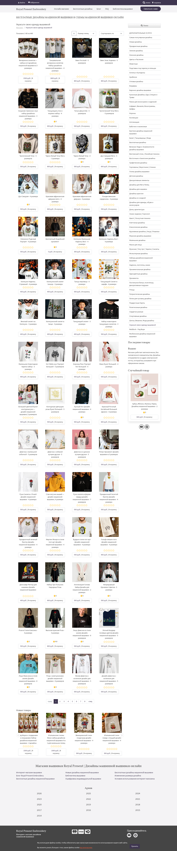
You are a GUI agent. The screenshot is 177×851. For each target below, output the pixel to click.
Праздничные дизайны (138, 46)
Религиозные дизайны (138, 307)
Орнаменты (134, 278)
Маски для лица (135, 244)
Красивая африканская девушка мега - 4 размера (55, 199)
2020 (39, 804)
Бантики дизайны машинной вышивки (140, 132)
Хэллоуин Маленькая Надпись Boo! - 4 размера (82, 241)
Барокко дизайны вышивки (140, 90)
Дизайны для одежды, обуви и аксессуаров (141, 203)
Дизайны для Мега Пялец (139, 185)
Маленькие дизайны (137, 240)
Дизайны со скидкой (137, 198)
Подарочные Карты (137, 303)
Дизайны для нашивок (138, 189)
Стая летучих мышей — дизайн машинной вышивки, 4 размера (55, 497)
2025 (88, 793)
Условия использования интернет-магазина (135, 778)
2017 (39, 810)
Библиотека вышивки (123, 9)
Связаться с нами (151, 9)
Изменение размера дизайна (128, 775)
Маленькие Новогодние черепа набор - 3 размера (28, 366)
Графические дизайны (138, 163)
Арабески (133, 77)
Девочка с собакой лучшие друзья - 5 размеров (55, 454)
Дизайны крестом (136, 193)
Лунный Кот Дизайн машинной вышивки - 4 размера (82, 409)
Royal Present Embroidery (31, 9)
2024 (137, 793)
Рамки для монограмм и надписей (143, 102)
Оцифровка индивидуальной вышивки (83, 778)
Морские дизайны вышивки (140, 236)
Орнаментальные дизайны (139, 269)
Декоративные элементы (139, 180)
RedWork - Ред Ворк (137, 329)
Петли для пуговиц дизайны (140, 298)
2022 (88, 798)
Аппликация (134, 122)
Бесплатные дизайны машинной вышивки (134, 772)
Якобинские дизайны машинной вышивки (142, 335)
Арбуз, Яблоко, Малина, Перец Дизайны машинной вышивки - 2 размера (144, 406)
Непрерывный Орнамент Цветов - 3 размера (109, 587)
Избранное (34, 2)
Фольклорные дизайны (138, 253)
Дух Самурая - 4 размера (28, 196)
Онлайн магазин (61, 9)
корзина (157, 2)
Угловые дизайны (136, 81)
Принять (134, 846)
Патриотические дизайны (139, 294)
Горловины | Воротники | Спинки (142, 167)
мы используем (86, 847)
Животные (133, 64)
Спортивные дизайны (138, 316)
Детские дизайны (136, 176)
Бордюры (133, 86)
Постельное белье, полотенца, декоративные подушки (141, 283)
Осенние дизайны (136, 55)
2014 (39, 815)
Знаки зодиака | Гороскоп (139, 214)
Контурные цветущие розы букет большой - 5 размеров (55, 409)
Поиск (145, 25)
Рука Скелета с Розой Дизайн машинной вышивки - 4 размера (28, 497)
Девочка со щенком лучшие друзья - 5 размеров (82, 454)
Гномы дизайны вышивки (139, 171)
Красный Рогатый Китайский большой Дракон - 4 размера (109, 409)
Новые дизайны (135, 42)
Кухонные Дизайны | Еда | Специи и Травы (143, 96)
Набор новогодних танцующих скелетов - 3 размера (108, 324)
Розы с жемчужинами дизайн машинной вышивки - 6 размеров (55, 678)
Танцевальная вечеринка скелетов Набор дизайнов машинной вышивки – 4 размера (55, 65)
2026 (39, 793)
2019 (88, 804)
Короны (132, 113)
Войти (22, 2)
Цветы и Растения (136, 59)
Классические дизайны (138, 227)
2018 (137, 804)
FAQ (107, 9)
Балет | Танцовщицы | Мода (140, 138)
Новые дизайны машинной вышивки (82, 772)
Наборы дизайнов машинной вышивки (141, 259)
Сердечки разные (136, 312)
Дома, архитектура (136, 209)
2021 (137, 798)
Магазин (19, 27)
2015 (137, 810)
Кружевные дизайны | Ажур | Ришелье (144, 231)
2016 (88, 810)
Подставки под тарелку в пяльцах (142, 68)
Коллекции (133, 118)
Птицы (131, 290)
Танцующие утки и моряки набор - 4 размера (55, 113)
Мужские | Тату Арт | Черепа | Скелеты (144, 249)
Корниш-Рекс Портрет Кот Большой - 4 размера (82, 366)
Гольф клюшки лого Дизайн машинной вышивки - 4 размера (109, 542)
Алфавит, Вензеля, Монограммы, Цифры (142, 107)
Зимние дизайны (136, 50)
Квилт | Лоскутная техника (139, 218)
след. (90, 701)
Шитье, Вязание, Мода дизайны (141, 320)
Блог (99, 9)
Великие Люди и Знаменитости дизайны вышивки (141, 148)
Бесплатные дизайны (83, 9)
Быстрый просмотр (28, 50)
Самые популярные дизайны (140, 37)
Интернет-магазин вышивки (29, 772)
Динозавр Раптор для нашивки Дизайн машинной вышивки (28, 587)
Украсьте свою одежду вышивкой (142, 325)
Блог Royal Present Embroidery (30, 775)
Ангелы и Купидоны (137, 72)
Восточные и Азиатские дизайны (142, 158)
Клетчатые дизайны (137, 222)
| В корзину (28, 79)
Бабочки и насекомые (138, 126)
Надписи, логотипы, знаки (139, 265)
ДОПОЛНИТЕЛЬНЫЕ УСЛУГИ (140, 33)
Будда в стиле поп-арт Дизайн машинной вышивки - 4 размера (82, 542)
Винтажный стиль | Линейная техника (144, 154)
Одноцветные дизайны (138, 274)
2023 (39, 798)
